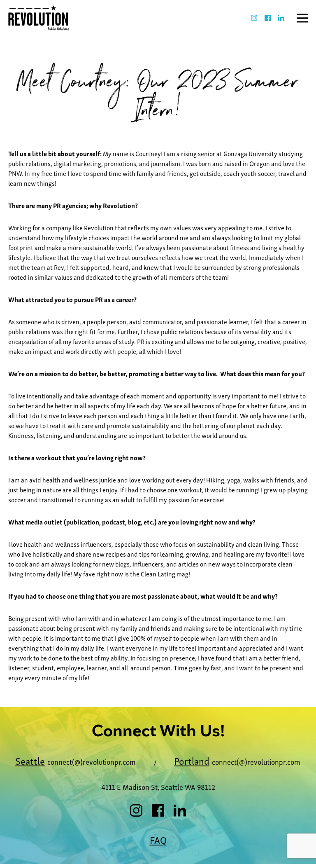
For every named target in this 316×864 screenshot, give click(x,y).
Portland (191, 760)
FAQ (158, 839)
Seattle (30, 760)
